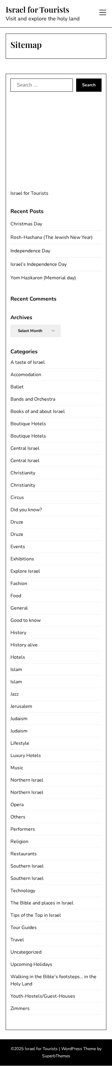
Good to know (25, 620)
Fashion (18, 583)
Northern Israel (26, 780)
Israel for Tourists (37, 9)
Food (15, 595)
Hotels (17, 657)
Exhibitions (22, 559)
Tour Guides (23, 927)
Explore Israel (25, 571)
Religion (19, 841)
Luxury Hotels (25, 755)
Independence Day (30, 251)
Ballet (17, 387)
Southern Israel (27, 866)
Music (16, 768)
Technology (22, 890)
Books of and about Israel (37, 411)
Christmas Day (26, 224)
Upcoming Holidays (31, 964)
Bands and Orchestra (32, 399)
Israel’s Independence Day (38, 264)
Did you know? (26, 509)
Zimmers (20, 1008)
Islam (16, 669)
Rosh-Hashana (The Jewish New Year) (51, 237)
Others (17, 817)
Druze (16, 522)
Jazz (14, 694)
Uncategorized (26, 952)
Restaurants (23, 854)
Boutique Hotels (28, 423)
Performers (22, 829)
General (19, 608)
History (18, 632)
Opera (17, 804)
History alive (24, 645)
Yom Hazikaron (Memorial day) (43, 278)
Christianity (22, 473)
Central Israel (24, 448)
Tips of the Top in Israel (35, 915)
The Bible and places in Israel (41, 903)
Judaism (18, 718)
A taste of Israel (27, 362)
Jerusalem (21, 706)
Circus (17, 497)
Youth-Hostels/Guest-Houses (42, 996)
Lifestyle (19, 743)
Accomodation (25, 374)
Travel (17, 940)
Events (17, 546)
